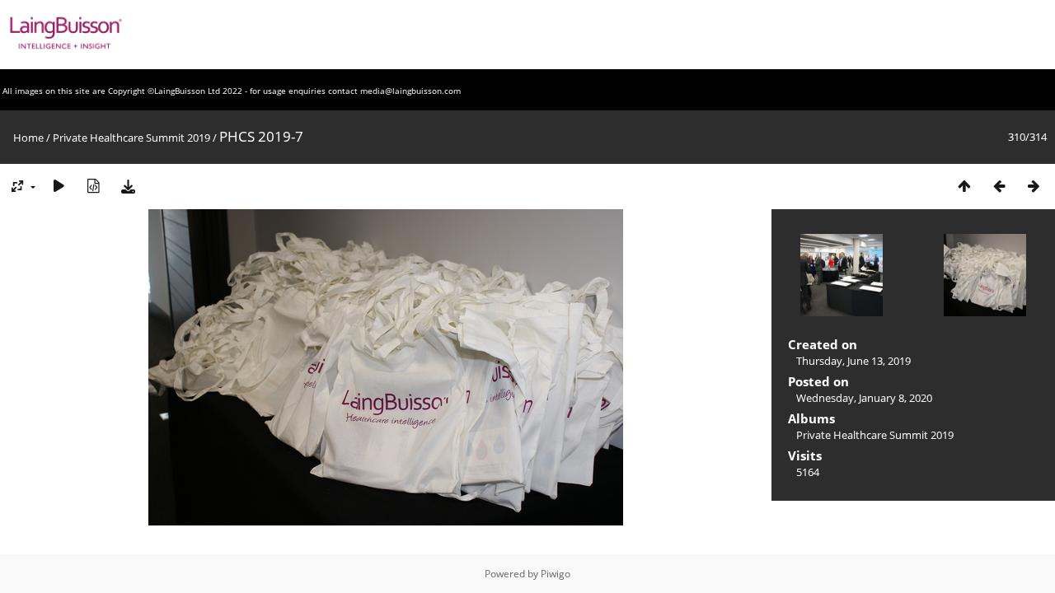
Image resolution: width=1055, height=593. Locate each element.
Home (28, 137)
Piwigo (555, 574)
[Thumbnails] (964, 185)
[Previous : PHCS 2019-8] (999, 185)
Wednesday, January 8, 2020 (864, 397)
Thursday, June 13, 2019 (853, 360)
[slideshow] (58, 185)
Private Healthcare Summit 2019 (131, 137)
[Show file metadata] (93, 185)
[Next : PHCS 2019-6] (1033, 185)
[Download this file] (127, 185)
